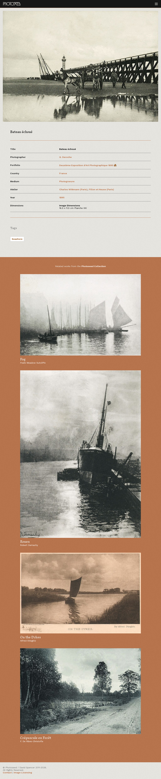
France (63, 173)
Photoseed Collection (93, 266)
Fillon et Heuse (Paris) (101, 189)
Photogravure (67, 181)
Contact (7, 772)
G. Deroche (65, 157)
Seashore (17, 239)
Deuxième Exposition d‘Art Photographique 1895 (86, 165)
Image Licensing (23, 772)
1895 (61, 197)
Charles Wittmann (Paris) (73, 189)
